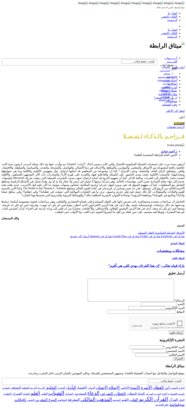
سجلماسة (177, 404)
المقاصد (62, 400)
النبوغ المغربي (46, 400)
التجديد (61, 387)
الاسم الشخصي (175, 350)
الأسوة (135, 387)
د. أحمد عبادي (169, 151)
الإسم (181, 304)
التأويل (71, 387)
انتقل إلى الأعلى (175, 110)
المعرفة (74, 400)
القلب (133, 400)
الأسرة (146, 387)
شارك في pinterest (100, 236)
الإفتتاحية (166, 67)
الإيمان (91, 387)
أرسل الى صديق (79, 236)
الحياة (141, 393)
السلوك (69, 394)
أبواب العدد (178, 67)
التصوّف (16, 387)
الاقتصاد (82, 387)
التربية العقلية (29, 387)
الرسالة (179, 300)
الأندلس (125, 387)
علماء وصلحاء (169, 90)
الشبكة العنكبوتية (165, 232)
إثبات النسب (177, 387)
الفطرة (7, 393)
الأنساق (180, 232)
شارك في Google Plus (125, 236)
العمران (17, 393)
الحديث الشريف (153, 394)
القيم (125, 400)
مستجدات (171, 101)
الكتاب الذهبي (169, 16)
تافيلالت (20, 400)
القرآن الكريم (153, 399)
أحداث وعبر (165, 70)
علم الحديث (162, 404)
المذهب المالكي (96, 399)
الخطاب (132, 393)
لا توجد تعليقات (176, 127)
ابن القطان (161, 387)
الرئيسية (172, 20)
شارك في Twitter (149, 236)
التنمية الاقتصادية (176, 394)
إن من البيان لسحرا (165, 97)
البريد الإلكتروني (175, 307)
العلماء (26, 394)
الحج (164, 393)
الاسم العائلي (177, 354)
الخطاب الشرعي (113, 393)
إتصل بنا (172, 13)
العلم (35, 393)
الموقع (181, 311)
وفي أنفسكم (164, 100)
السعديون (80, 393)
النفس (31, 399)
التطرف (6, 388)
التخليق (51, 387)
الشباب (56, 393)
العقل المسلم (146, 232)
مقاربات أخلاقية (167, 94)
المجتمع (117, 400)
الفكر (182, 400)
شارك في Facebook (172, 236)
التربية (41, 387)
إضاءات (166, 73)
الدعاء (93, 393)
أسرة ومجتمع (164, 77)
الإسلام (114, 387)
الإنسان (102, 387)
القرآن (173, 400)
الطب (44, 393)
